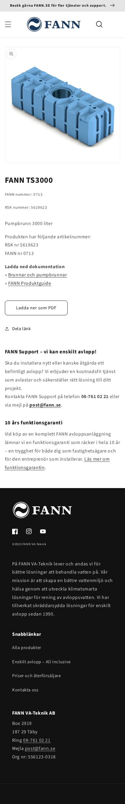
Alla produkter (26, 648)
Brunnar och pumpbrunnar (37, 275)
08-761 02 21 (37, 740)
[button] (8, 24)
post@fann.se (40, 748)
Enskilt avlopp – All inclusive (41, 662)
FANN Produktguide (29, 283)
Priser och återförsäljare (36, 676)
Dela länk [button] (21, 329)
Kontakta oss (25, 690)
